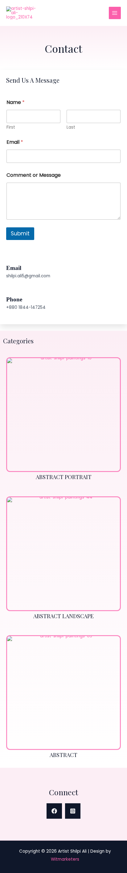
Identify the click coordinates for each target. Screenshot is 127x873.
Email (14, 142)
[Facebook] (54, 811)
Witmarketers (65, 859)
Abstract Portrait (64, 477)
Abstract (63, 755)
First (10, 127)
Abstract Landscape (63, 616)
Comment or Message (33, 175)
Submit (20, 233)
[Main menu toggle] (115, 13)
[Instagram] (72, 811)
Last (71, 127)
